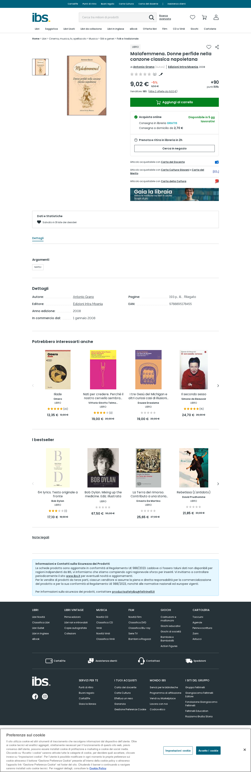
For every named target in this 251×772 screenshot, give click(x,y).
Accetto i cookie (208, 750)
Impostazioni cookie (178, 750)
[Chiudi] (244, 749)
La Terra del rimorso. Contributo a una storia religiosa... (148, 494)
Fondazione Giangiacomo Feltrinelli (201, 703)
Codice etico (157, 709)
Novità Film (135, 617)
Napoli (37, 267)
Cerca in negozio (174, 148)
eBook (35, 639)
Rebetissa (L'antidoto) (194, 492)
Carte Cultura (126, 3)
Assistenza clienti (176, 3)
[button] (151, 17)
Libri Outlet (38, 628)
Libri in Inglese (40, 633)
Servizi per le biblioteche (164, 687)
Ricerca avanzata (165, 17)
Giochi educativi (170, 626)
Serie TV (133, 633)
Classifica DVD (137, 622)
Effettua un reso (123, 698)
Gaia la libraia (87, 704)
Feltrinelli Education (196, 711)
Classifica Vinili (105, 639)
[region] (125, 750)
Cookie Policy (97, 768)
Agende (197, 622)
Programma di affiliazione (165, 693)
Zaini (195, 633)
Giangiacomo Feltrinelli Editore (199, 694)
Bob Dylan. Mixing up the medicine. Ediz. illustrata (103, 494)
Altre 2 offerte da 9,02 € (162, 91)
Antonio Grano (144, 67)
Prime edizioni (72, 617)
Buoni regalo (107, 3)
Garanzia (120, 704)
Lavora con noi (159, 704)
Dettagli (38, 238)
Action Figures (169, 646)
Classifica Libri (41, 622)
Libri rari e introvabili (76, 622)
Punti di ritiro (89, 3)
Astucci (197, 639)
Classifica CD (104, 622)
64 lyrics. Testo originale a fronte (58, 494)
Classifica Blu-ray (139, 628)
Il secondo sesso (193, 394)
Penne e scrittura (202, 628)
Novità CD (102, 617)
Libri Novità (38, 617)
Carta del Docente (173, 162)
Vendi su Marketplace (163, 698)
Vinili (99, 628)
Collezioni (70, 633)
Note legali (40, 537)
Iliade (58, 394)
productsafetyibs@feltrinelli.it (133, 592)
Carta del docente (148, 3)
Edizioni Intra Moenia (183, 67)
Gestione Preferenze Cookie (130, 709)
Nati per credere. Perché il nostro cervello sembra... (103, 396)
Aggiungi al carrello (177, 102)
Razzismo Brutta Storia (199, 716)
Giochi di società (171, 631)
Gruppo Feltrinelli (195, 687)
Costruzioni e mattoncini (168, 618)
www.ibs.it (73, 576)
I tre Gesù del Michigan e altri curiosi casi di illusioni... (148, 396)
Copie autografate (75, 628)
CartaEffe (73, 3)
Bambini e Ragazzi (139, 639)
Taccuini (198, 617)
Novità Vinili (103, 633)
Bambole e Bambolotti (167, 638)
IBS (145, 91)
